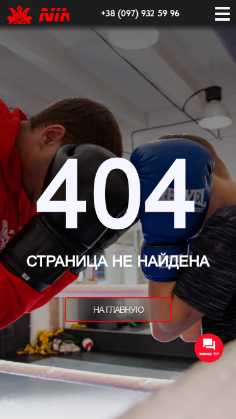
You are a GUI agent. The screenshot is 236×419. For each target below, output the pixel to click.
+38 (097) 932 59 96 (140, 13)
